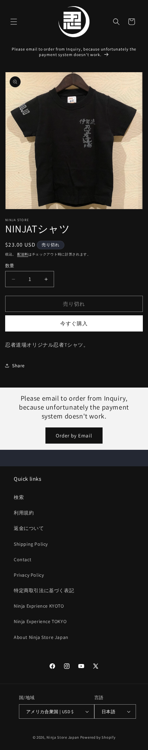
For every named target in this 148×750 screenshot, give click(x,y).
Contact (22, 559)
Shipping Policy (31, 544)
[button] (13, 21)
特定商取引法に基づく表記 (44, 590)
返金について (29, 528)
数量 (9, 266)
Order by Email (74, 435)
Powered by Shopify (98, 737)
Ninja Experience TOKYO (40, 621)
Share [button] (18, 365)
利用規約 (24, 513)
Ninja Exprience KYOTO (39, 606)
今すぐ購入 (74, 323)
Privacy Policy (29, 575)
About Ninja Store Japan (41, 637)
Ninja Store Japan (62, 737)
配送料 (22, 254)
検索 (19, 497)
